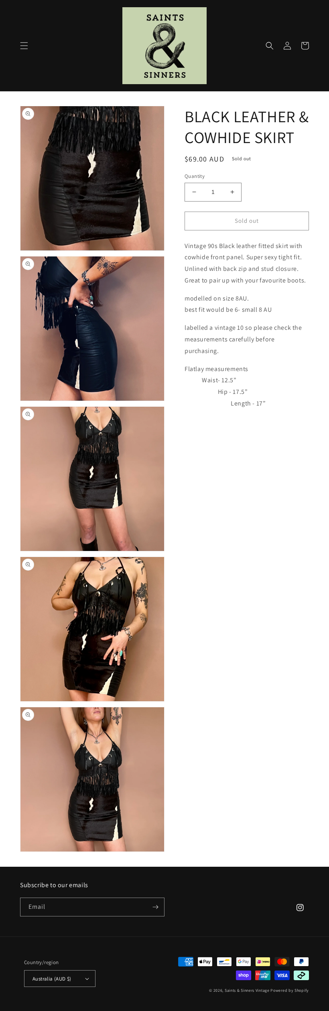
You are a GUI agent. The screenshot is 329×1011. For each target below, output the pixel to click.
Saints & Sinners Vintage (247, 990)
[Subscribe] (155, 907)
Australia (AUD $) (51, 978)
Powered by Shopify (289, 990)
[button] (24, 45)
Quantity (195, 176)
